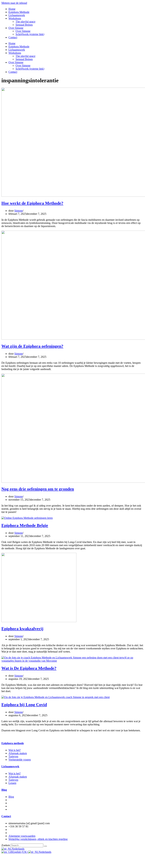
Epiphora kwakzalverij (22, 628)
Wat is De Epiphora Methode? (28, 668)
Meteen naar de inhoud (14, 2)
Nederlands (18, 848)
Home (11, 8)
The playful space (25, 21)
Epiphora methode (12, 743)
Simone (18, 210)
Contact (12, 37)
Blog (4, 789)
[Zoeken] (45, 846)
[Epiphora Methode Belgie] (27, 517)
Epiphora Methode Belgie (24, 525)
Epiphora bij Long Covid (24, 704)
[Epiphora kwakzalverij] (38, 621)
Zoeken (5, 845)
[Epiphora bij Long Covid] (55, 697)
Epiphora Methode (18, 12)
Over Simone (15, 27)
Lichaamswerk (16, 15)
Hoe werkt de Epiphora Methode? (32, 203)
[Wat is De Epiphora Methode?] (72, 660)
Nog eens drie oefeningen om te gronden (37, 489)
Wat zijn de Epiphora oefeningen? (32, 346)
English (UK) (20, 851)
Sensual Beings (24, 24)
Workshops (14, 18)
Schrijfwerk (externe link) (30, 34)
